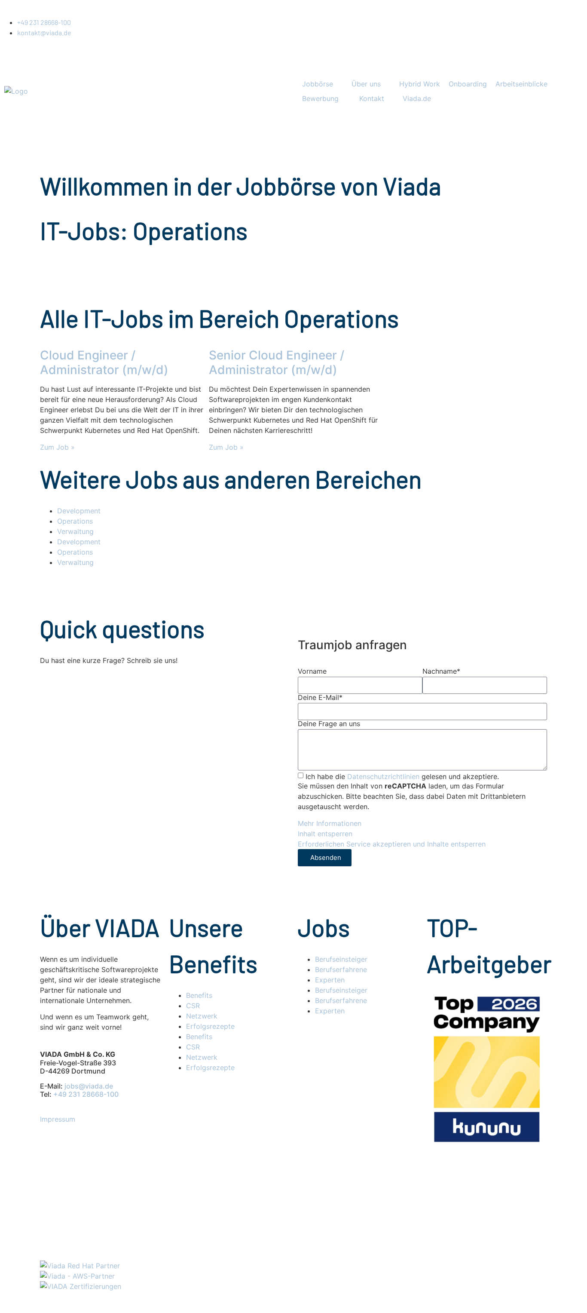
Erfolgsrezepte (211, 1026)
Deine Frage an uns (329, 723)
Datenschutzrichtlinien (383, 776)
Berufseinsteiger (341, 959)
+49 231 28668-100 (86, 1094)
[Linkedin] (50, 178)
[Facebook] (50, 226)
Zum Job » (57, 447)
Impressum (57, 1119)
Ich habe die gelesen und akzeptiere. (402, 776)
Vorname (312, 671)
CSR (193, 1005)
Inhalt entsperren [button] (325, 833)
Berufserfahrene (341, 969)
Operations (75, 521)
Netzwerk (201, 1016)
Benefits (199, 995)
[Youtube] (50, 202)
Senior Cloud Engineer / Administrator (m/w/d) (276, 362)
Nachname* (441, 671)
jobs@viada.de (88, 1086)
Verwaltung (75, 531)
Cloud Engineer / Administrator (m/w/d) (104, 362)
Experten (330, 980)
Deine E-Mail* (320, 697)
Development (79, 510)
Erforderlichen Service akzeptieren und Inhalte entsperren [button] (392, 844)
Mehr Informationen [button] (329, 823)
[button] (322, 84)
